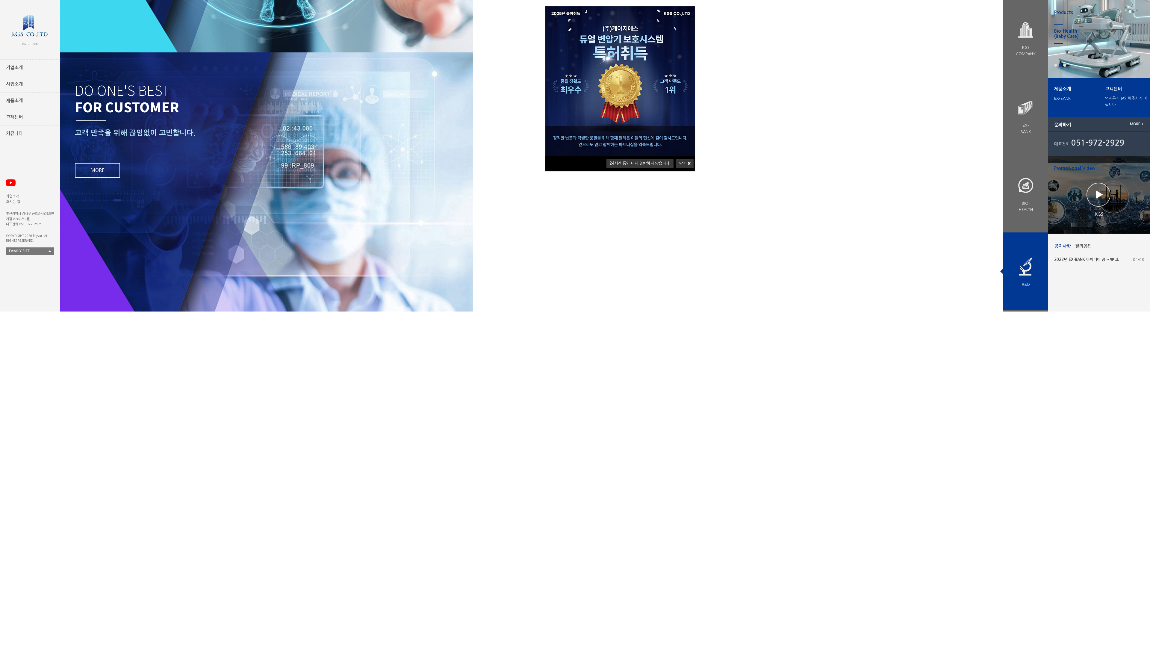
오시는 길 (13, 202)
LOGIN (35, 44)
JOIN (24, 44)
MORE (97, 117)
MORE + (1137, 124)
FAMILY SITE (19, 251)
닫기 (683, 163)
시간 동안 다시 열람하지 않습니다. (640, 163)
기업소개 (12, 196)
